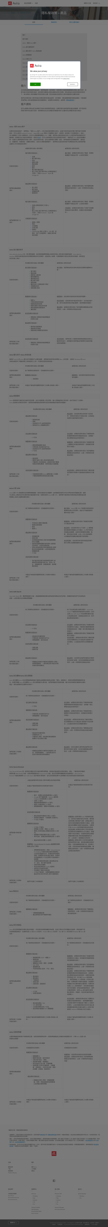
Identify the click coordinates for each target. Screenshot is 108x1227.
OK (35, 84)
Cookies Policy (66, 78)
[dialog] (54, 75)
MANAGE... (72, 84)
